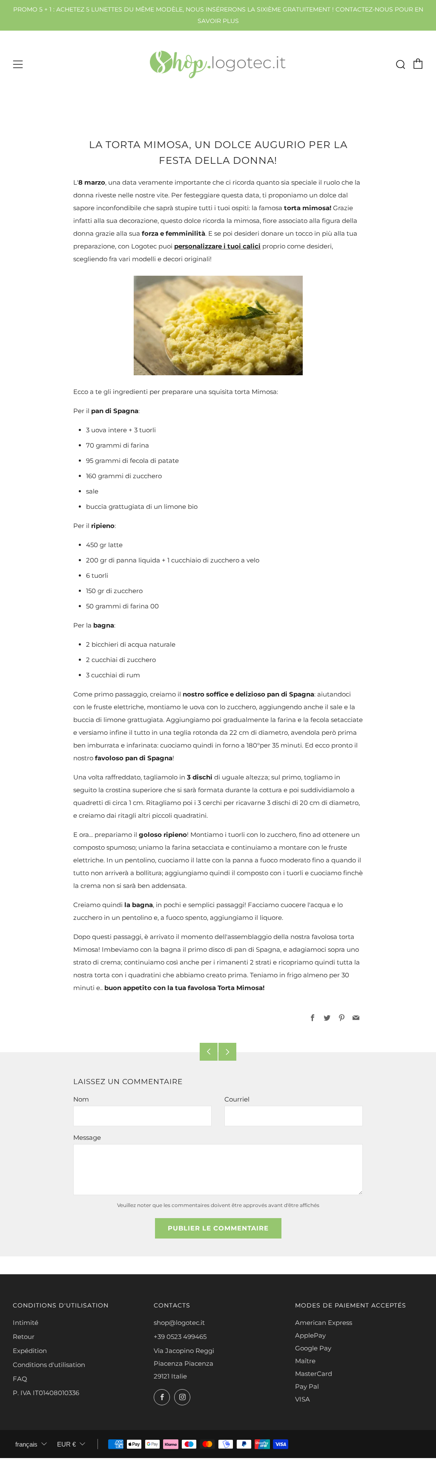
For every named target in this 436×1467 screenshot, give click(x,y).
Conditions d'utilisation (49, 1365)
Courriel (237, 1099)
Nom (81, 1099)
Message (87, 1137)
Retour (23, 1337)
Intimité (25, 1323)
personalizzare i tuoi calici (217, 246)
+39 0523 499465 (180, 1337)
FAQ (20, 1379)
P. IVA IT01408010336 (46, 1393)
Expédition (30, 1351)
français (26, 1444)
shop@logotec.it (179, 1323)
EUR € (66, 1444)
